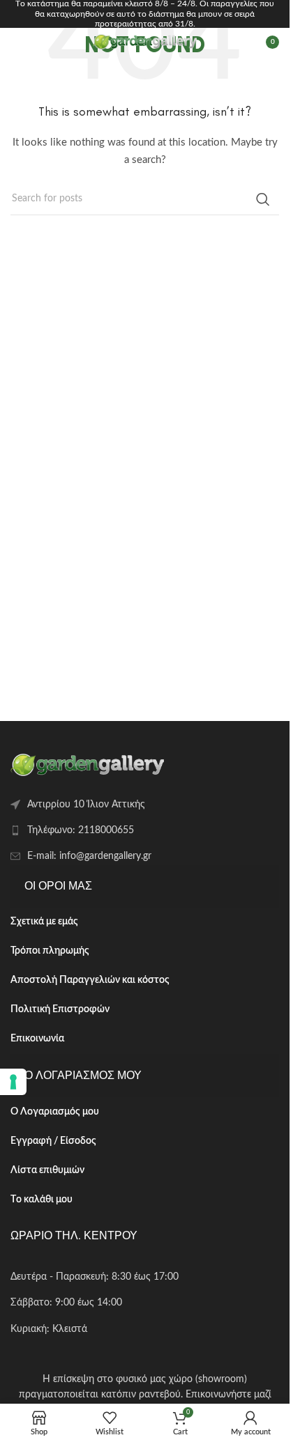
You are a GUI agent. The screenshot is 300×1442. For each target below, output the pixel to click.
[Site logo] (145, 41)
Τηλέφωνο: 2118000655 (80, 830)
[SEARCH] (263, 199)
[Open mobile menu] (17, 42)
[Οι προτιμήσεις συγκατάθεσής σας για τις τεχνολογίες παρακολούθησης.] (13, 1082)
